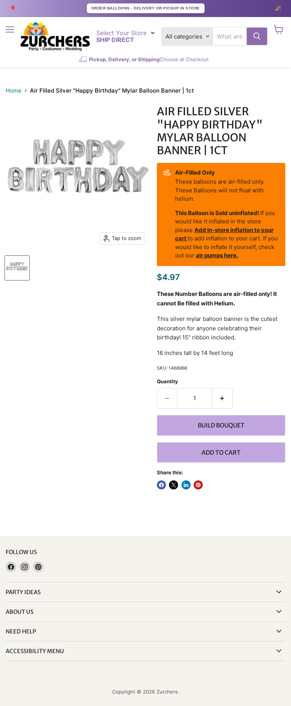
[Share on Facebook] (161, 484)
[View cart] (278, 29)
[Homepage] (55, 36)
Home (14, 90)
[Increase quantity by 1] (222, 398)
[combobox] (230, 36)
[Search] (257, 36)
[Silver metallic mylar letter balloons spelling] (17, 268)
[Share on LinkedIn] (186, 484)
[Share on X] (173, 484)
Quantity (167, 381)
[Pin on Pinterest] (198, 484)
